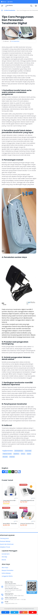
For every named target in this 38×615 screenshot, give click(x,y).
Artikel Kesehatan (9, 10)
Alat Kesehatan (19, 450)
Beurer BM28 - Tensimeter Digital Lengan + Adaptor (10, 523)
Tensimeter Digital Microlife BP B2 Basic (27, 500)
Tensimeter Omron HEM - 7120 (10, 500)
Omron (23, 454)
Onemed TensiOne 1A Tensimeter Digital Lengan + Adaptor (27, 523)
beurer (29, 454)
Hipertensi (16, 454)
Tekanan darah (7, 454)
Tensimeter (28, 450)
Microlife (5, 457)
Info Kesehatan (15, 41)
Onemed (12, 457)
